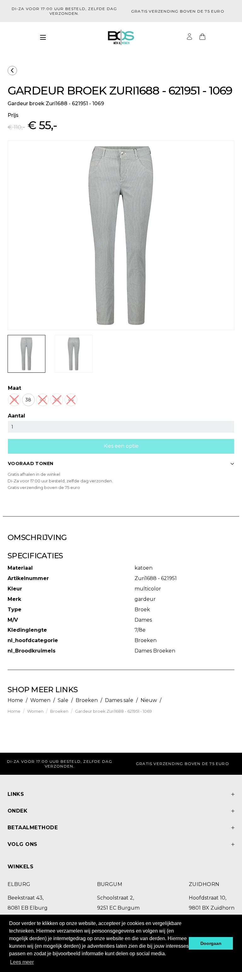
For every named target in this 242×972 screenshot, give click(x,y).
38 (28, 400)
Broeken (87, 700)
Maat (14, 388)
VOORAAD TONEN (30, 463)
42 (57, 400)
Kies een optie (121, 446)
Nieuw (149, 700)
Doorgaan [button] (211, 943)
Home (15, 700)
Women (40, 700)
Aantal (16, 416)
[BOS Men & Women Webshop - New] (121, 37)
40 (43, 400)
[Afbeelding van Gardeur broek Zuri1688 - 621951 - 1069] (26, 354)
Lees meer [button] (22, 962)
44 (71, 400)
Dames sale (119, 700)
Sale (63, 700)
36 (14, 400)
